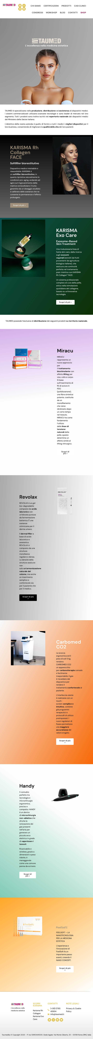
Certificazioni (51, 6)
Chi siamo (36, 6)
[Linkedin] (20, 5)
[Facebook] (20, 9)
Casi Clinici (80, 6)
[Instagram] (24, 5)
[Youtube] (24, 9)
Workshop (51, 12)
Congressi (37, 12)
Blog (62, 12)
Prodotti (66, 6)
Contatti (73, 12)
